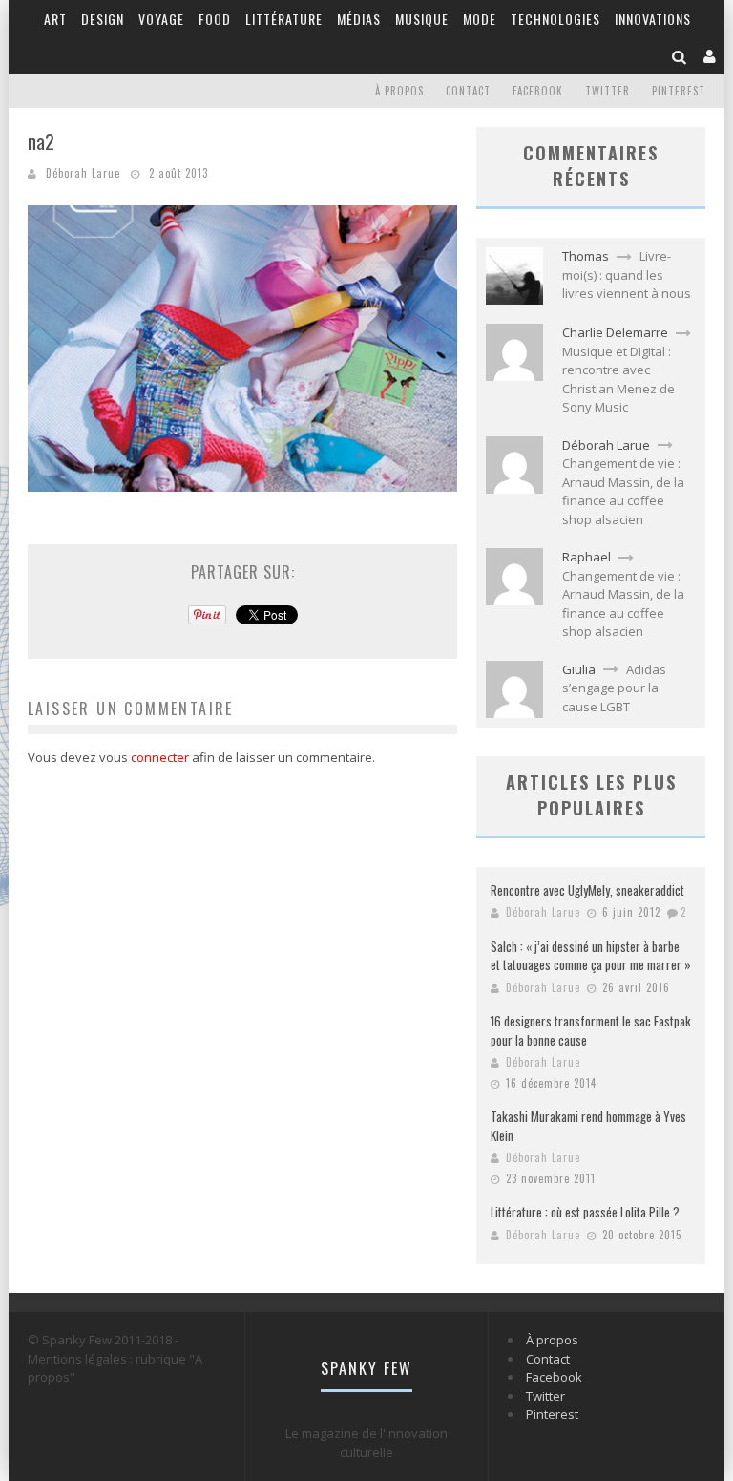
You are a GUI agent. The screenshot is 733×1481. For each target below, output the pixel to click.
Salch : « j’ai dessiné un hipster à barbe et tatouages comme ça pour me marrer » (591, 956)
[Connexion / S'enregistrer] (710, 55)
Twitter (607, 90)
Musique (422, 19)
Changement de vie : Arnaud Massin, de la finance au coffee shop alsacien (623, 491)
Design (102, 19)
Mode (479, 19)
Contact (468, 90)
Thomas (585, 255)
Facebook (538, 90)
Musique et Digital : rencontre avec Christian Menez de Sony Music (618, 379)
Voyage (161, 19)
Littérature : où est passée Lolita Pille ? (585, 1211)
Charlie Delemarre (615, 332)
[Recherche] (679, 55)
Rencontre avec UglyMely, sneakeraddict (587, 889)
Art (55, 19)
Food (215, 19)
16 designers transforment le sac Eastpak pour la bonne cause (591, 1030)
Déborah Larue (83, 172)
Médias (359, 19)
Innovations (653, 19)
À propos (399, 90)
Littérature (284, 19)
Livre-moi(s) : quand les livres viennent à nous (626, 274)
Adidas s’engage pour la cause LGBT (614, 688)
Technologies (555, 19)
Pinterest (678, 90)
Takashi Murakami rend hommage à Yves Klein (588, 1126)
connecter (160, 757)
